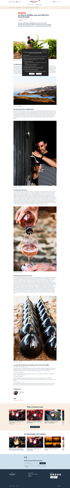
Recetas (33, 4)
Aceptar (39, 73)
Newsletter (30, 476)
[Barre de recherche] (60, 2)
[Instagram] (12, 2)
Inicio (9, 7)
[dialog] (35, 62)
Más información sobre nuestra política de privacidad (30, 69)
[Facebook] (10, 2)
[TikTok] (19, 2)
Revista (29, 4)
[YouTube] (17, 2)
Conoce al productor (18, 7)
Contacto (29, 475)
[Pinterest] (14, 2)
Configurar (31, 73)
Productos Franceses (38, 4)
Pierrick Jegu (20, 20)
